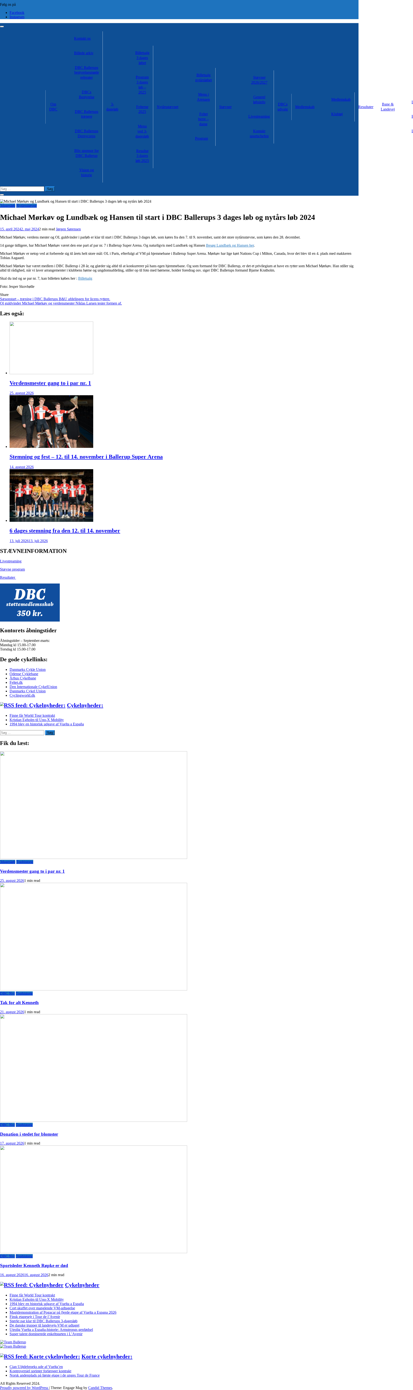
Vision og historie (86, 172)
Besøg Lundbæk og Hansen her (230, 245)
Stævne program (12, 569)
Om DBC (53, 106)
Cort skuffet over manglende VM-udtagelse (42, 1308)
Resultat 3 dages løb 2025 (142, 156)
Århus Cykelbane (23, 678)
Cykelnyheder (82, 1285)
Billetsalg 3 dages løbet (142, 58)
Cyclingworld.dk (22, 695)
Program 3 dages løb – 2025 (142, 84)
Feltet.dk (16, 682)
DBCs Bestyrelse (86, 94)
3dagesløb (7, 206)
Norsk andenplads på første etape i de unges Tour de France (55, 1375)
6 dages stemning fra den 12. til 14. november (65, 531)
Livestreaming (259, 116)
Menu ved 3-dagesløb (142, 131)
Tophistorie (24, 862)
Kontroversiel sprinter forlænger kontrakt (40, 1371)
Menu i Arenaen (203, 96)
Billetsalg (85, 278)
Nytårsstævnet (167, 107)
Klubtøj (337, 114)
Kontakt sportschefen (259, 133)
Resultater (365, 107)
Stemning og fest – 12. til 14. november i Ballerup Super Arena (86, 457)
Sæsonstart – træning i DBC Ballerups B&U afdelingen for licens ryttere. (55, 299)
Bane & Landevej (388, 106)
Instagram (17, 17)
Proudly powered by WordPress (24, 1388)
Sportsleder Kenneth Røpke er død (34, 1265)
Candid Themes (100, 1388)
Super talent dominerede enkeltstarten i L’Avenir (46, 1334)
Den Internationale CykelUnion (33, 687)
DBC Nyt (7, 993)
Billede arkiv (83, 53)
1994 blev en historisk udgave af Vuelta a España (47, 724)
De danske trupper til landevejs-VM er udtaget (44, 1325)
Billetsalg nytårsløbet (203, 77)
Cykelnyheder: (85, 705)
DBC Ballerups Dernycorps (86, 133)
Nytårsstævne (26, 206)
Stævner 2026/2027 (259, 79)
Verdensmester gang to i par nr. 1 (50, 383)
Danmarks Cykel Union (28, 691)
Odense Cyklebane (24, 674)
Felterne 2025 (142, 109)
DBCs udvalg (282, 106)
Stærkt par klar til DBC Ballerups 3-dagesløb (43, 1321)
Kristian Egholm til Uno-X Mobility (37, 720)
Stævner (225, 107)
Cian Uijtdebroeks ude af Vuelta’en (36, 1367)
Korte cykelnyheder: (107, 1356)
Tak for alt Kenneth (19, 1002)
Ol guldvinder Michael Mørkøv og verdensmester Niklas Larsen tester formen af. (61, 303)
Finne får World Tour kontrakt (32, 715)
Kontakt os (82, 38)
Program (201, 138)
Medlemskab (305, 107)
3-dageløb (112, 106)
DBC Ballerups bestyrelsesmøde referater (86, 73)
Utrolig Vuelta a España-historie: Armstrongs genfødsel (51, 1330)
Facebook (17, 13)
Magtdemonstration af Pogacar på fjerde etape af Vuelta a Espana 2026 (63, 1312)
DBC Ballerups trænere (86, 114)
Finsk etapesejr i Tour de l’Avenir (35, 1317)
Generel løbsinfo (259, 99)
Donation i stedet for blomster (29, 1134)
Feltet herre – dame (203, 119)
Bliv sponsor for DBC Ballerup (86, 153)
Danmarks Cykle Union (28, 669)
